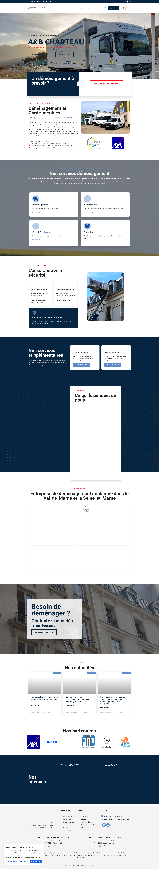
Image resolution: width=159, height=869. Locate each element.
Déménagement (46, 8)
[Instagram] (130, 1)
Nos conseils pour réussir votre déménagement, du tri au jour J (44, 699)
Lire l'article (35, 705)
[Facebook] (127, 1)
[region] (24, 854)
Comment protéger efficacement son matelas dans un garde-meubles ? (77, 699)
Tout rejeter (24, 861)
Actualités (102, 8)
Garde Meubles (79, 8)
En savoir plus (36, 212)
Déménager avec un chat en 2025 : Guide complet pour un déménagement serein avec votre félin (113, 700)
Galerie (92, 8)
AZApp (92, 865)
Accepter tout (35, 861)
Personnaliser (12, 861)
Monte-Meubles (64, 8)
